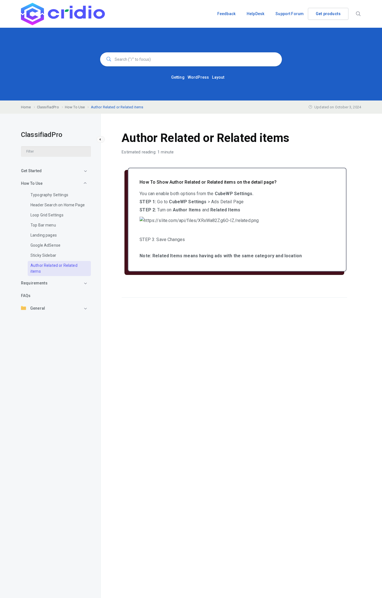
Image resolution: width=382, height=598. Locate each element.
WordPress (198, 77)
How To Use (32, 183)
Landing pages (43, 235)
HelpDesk (255, 13)
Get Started (31, 171)
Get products (328, 13)
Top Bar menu (43, 225)
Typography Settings (49, 195)
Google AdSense (45, 245)
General (37, 308)
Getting (178, 77)
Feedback (226, 13)
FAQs (26, 295)
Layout (218, 77)
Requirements (34, 283)
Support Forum (289, 13)
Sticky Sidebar (43, 255)
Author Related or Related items (53, 268)
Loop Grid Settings (46, 215)
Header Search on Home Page (57, 205)
